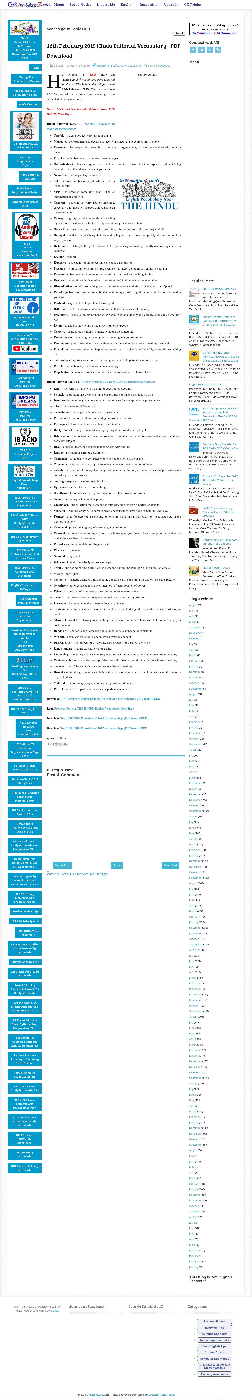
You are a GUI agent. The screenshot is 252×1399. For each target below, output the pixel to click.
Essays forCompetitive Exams (26, 79)
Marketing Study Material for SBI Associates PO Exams (25, 880)
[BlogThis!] (58, 744)
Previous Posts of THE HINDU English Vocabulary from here (94, 708)
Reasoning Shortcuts (214, 1340)
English (127, 4)
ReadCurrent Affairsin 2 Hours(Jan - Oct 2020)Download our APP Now (25, 48)
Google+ (210, 50)
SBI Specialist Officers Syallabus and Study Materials (25, 1041)
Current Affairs (214, 1352)
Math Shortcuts (29, 104)
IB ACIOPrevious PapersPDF (25, 454)
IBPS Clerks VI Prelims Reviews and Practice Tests (24, 554)
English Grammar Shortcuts (205, 384)
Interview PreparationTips (25, 161)
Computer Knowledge (214, 1358)
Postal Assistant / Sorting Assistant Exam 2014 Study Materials (218, 512)
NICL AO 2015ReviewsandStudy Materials (28, 728)
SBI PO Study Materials (24, 1154)
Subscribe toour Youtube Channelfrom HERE (25, 339)
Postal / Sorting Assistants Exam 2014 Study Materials (24, 989)
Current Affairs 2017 (25, 962)
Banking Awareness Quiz (24, 204)
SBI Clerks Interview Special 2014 (24, 812)
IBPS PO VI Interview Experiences (25, 538)
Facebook (193, 50)
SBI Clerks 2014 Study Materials (25, 973)
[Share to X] (62, 744)
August (193, 605)
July (191, 644)
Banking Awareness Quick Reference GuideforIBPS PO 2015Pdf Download (24, 639)
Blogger (54, 1310)
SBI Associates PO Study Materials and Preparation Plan (25, 845)
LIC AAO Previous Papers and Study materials (25, 1121)
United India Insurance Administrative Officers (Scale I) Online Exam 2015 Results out (221, 356)
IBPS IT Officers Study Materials (24, 1074)
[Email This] (55, 744)
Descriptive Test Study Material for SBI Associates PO (24, 863)
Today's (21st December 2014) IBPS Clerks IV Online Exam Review (220, 480)
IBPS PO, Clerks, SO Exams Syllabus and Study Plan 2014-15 (24, 1006)
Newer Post (62, 865)
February (194, 660)
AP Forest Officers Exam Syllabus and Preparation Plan (25, 1024)
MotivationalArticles (30, 176)
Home (59, 4)
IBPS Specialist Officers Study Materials (25, 571)
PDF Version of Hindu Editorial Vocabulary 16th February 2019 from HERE (110, 698)
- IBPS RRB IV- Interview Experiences (24, 616)
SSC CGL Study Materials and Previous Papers (25, 898)
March (193, 622)
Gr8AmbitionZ (96, 1394)
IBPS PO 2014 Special (25, 921)
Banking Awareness (214, 1374)
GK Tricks (192, 4)
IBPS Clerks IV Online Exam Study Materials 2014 (25, 796)
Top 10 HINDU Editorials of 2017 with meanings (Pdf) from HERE (103, 728)
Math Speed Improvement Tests (24, 190)
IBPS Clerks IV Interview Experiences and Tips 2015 (24, 750)
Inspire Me (106, 4)
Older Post (170, 865)
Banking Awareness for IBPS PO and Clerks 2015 (24, 672)
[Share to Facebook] (66, 744)
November (195, 633)
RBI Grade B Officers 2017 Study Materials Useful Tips (25, 521)
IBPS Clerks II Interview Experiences (25, 1139)
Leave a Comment (159, 65)
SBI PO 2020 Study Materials (219, 289)
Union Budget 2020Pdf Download (26, 145)
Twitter (201, 50)
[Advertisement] (93, 19)
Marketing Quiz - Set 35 (216, 567)
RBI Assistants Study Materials (24, 1168)
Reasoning (149, 4)
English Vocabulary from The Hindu (119, 65)
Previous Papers (214, 1321)
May (191, 610)
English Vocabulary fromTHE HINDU (25, 484)
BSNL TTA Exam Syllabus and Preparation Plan (24, 1104)
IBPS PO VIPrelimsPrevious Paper (25, 416)
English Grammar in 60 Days (24, 587)
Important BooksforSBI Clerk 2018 (25, 321)
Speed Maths (80, 4)
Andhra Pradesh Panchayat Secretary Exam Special (25, 1059)
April (192, 616)
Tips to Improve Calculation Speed (25, 92)
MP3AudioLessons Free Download (27, 249)
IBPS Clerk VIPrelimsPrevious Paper (25, 381)
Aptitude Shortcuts (214, 1333)
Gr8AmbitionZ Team (161, 1394)
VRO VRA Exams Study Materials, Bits (25, 1088)
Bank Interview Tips (25, 911)
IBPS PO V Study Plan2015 (25, 711)
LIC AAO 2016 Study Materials (28, 600)
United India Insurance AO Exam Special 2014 (25, 827)
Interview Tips (214, 1327)
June (192, 705)
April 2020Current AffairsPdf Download (25, 285)
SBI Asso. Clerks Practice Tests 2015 (24, 767)
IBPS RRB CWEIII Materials (28, 932)
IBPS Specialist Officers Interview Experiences (24, 501)
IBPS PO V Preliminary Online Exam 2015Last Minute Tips (25, 693)
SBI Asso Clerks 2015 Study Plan (24, 781)
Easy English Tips (214, 1346)
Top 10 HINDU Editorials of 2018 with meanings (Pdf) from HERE (103, 718)
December (195, 672)
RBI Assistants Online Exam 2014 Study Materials (24, 948)
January (193, 666)
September (196, 627)
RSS (218, 50)
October (194, 638)
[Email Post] (50, 743)
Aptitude (170, 4)
